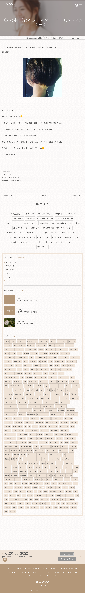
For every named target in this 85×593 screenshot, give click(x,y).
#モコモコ (71, 213)
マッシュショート (62, 349)
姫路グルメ (8, 455)
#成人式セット (11, 237)
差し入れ (32, 483)
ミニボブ (18, 365)
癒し (43, 479)
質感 (6, 483)
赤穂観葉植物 (71, 410)
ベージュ (59, 438)
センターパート (53, 426)
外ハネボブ (74, 422)
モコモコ (26, 418)
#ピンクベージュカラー (16, 232)
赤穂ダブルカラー (10, 402)
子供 (18, 495)
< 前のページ (8, 195)
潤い (11, 483)
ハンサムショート (10, 438)
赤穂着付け (8, 418)
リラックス (36, 365)
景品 (6, 495)
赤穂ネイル (8, 382)
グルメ (58, 487)
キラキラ (39, 434)
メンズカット (60, 345)
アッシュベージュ (63, 357)
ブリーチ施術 (71, 499)
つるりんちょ (61, 475)
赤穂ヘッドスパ (9, 479)
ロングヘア (71, 365)
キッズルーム (8, 487)
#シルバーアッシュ (17, 242)
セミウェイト (54, 430)
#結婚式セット (59, 213)
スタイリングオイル (19, 345)
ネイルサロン (64, 398)
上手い (19, 353)
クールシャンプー (72, 503)
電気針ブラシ (45, 499)
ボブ (25, 382)
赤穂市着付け (40, 422)
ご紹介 (15, 491)
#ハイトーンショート (27, 237)
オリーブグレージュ (19, 398)
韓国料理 (16, 455)
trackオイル (30, 345)
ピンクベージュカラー (11, 410)
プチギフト (8, 491)
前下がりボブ (64, 422)
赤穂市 (7, 341)
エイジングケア (55, 499)
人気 (27, 390)
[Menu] (80, 5)
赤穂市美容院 (35, 390)
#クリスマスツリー (45, 213)
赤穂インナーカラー (47, 406)
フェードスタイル (72, 390)
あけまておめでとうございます (18, 499)
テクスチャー (67, 467)
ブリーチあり (51, 463)
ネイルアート (17, 382)
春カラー (53, 341)
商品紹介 (14, 471)
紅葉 (40, 491)
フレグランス (42, 471)
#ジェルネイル (57, 237)
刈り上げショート (17, 426)
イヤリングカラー (19, 390)
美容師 (7, 475)
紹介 (63, 471)
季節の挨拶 (29, 378)
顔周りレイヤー (69, 463)
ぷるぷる (69, 475)
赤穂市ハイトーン (72, 434)
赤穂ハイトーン (45, 398)
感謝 (6, 386)
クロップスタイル (22, 434)
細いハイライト (33, 382)
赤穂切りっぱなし (40, 451)
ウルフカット (43, 353)
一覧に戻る (42, 195)
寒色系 (7, 459)
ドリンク (67, 479)
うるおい (34, 426)
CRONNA (24, 483)
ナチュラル (53, 382)
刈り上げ (7, 426)
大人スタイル (22, 463)
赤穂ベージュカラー (71, 414)
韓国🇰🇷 (42, 487)
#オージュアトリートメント (54, 242)
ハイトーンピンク (27, 451)
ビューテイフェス (40, 495)
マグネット (74, 443)
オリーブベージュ (32, 341)
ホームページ (21, 341)
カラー (53, 369)
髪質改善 (41, 349)
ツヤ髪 (64, 365)
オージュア (76, 386)
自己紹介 (14, 467)
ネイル (73, 378)
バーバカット (45, 430)
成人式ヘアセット (60, 434)
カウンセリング (64, 508)
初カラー (7, 467)
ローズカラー (41, 438)
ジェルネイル (74, 398)
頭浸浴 (45, 491)
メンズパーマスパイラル (12, 378)
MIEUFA (47, 483)
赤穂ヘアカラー (73, 382)
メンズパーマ (37, 374)
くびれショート (71, 361)
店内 (53, 475)
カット (8, 273)
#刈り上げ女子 (15, 213)
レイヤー (46, 467)
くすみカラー (18, 394)
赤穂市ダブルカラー (34, 406)
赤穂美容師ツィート (32, 398)
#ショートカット (43, 237)
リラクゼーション (27, 479)
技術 (42, 508)
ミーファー (52, 471)
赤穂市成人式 (18, 422)
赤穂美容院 (61, 410)
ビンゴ (75, 491)
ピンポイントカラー (70, 438)
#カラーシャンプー (31, 223)
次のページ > (77, 195)
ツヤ (38, 459)
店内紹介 (27, 487)
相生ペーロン (31, 455)
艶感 (12, 459)
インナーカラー (9, 357)
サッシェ (65, 487)
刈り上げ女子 (68, 418)
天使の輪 (68, 491)
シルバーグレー (9, 349)
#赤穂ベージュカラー (45, 218)
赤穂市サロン (56, 447)
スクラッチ (50, 495)
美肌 (63, 499)
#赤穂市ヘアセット (47, 223)
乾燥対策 (22, 491)
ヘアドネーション (10, 369)
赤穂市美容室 (31, 414)
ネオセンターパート (29, 459)
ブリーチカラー (40, 357)
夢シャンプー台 (57, 479)
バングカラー (38, 386)
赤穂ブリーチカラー (25, 410)
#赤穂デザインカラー (64, 228)
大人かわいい (21, 438)
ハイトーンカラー (63, 378)
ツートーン (55, 398)
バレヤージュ (43, 382)
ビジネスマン (64, 430)
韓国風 (33, 369)
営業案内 (7, 471)
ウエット (74, 479)
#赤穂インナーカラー (52, 232)
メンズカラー (28, 386)
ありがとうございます (16, 386)
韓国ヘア (57, 365)
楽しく (75, 471)
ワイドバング (43, 443)
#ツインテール (17, 218)
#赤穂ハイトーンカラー (64, 218)
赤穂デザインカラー (43, 414)
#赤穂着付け (30, 218)
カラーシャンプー (38, 410)
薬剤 (6, 512)
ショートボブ (27, 365)
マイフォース (8, 394)
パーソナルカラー (60, 361)
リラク (18, 479)
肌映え (50, 361)
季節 (22, 378)
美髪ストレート (33, 443)
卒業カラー (34, 353)
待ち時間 (34, 487)
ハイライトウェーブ (10, 463)
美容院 (7, 353)
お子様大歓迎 (18, 487)
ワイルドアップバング (32, 430)
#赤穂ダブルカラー (72, 237)
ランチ (71, 451)
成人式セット (22, 406)
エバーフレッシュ (41, 345)
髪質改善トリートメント (56, 491)
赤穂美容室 (19, 374)
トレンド (73, 508)
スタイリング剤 (64, 426)
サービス (44, 365)
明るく (69, 471)
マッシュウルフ (66, 369)
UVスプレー (53, 374)
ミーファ (61, 374)
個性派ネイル (48, 434)
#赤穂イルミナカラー (21, 228)
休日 (47, 487)
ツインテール (17, 418)
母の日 (23, 455)
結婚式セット (35, 418)
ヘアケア (29, 491)
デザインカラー (11, 266)
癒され (49, 479)
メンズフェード (29, 394)
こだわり (21, 508)
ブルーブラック (62, 382)
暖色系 (43, 463)
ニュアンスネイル (26, 447)
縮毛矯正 (48, 508)
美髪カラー (22, 414)
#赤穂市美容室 (48, 228)
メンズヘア (38, 467)
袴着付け (64, 447)
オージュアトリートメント (51, 402)
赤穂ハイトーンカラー (57, 414)
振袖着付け (73, 447)
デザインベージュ (10, 443)
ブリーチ (26, 353)
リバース (44, 459)
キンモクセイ (32, 471)
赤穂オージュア (15, 451)
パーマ (8, 277)
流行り (7, 451)
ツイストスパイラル (43, 369)
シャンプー (8, 361)
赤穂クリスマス (45, 418)
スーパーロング (21, 443)
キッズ (61, 386)
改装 (48, 475)
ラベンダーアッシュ (21, 357)
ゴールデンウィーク (40, 378)
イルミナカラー (65, 353)
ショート (29, 467)
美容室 (13, 341)
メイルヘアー (17, 361)
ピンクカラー (70, 345)
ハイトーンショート (10, 406)
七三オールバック (10, 434)
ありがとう (43, 426)
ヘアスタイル (35, 508)
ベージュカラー (62, 341)
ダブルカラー (20, 349)
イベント (29, 495)
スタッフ (17, 483)
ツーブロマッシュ (55, 459)
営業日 (14, 508)
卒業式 (44, 361)
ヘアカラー (8, 345)
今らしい (7, 430)
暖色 (58, 369)
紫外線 (45, 374)
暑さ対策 (53, 483)
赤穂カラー (20, 503)
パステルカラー (54, 443)
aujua (46, 386)
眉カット (32, 434)
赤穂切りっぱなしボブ (52, 422)
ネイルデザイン (45, 447)
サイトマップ (51, 576)
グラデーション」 (56, 467)
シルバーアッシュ (22, 402)
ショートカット (65, 402)
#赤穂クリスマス (29, 213)
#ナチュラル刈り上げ (34, 242)
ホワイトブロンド (10, 503)
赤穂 (51, 365)
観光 (52, 487)
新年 (6, 499)
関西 (58, 503)
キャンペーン (36, 503)
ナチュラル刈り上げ (35, 402)
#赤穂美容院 (61, 223)
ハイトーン (72, 341)
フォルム (75, 467)
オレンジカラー (51, 357)
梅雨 (43, 503)
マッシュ (26, 369)
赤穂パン (39, 483)
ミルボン (47, 394)
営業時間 (7, 508)
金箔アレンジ (41, 475)
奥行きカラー (31, 438)
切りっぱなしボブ (31, 349)
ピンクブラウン (75, 357)
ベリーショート (9, 374)
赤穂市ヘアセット (51, 410)
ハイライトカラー (57, 394)
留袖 (53, 390)
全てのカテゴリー (11, 262)
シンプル (36, 447)
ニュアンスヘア (9, 365)
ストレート (54, 386)
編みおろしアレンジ (55, 455)
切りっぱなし (61, 390)
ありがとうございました (12, 447)
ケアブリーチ (8, 422)
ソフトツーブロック (18, 430)
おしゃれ (12, 512)
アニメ (76, 483)
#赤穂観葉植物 (74, 223)
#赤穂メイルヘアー (34, 232)
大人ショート (52, 378)
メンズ (8, 281)
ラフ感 (73, 426)
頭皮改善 (37, 479)
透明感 (55, 508)
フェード (51, 345)
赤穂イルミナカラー (10, 414)
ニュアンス (70, 455)
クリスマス (70, 495)
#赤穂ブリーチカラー (13, 223)
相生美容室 (14, 475)
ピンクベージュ (44, 341)
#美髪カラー (36, 228)
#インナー (71, 242)
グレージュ (8, 398)
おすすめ (12, 495)
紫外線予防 (23, 471)
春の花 (66, 443)
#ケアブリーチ (42, 246)
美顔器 (37, 499)
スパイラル (39, 394)
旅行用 (72, 487)
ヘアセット (33, 361)
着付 (42, 390)
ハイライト (8, 390)
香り (58, 471)
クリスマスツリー (57, 418)
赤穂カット (32, 475)
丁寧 (27, 508)
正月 (31, 499)
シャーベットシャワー (65, 483)
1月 (77, 495)
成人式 (66, 394)
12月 (63, 495)
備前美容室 (23, 475)
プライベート (63, 451)
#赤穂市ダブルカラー (70, 232)
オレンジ (59, 463)
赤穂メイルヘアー (61, 406)
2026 (48, 503)
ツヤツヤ (22, 467)
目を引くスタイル (33, 463)
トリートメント (11, 270)
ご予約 (58, 495)
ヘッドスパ (28, 374)
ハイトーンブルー (52, 451)
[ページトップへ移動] (81, 557)
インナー (68, 386)
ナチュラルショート (67, 459)
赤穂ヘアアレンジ (42, 455)
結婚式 (48, 390)
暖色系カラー (51, 438)
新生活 (28, 503)
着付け (25, 361)
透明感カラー (73, 349)
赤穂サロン (74, 394)
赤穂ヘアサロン (29, 422)
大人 (23, 495)
